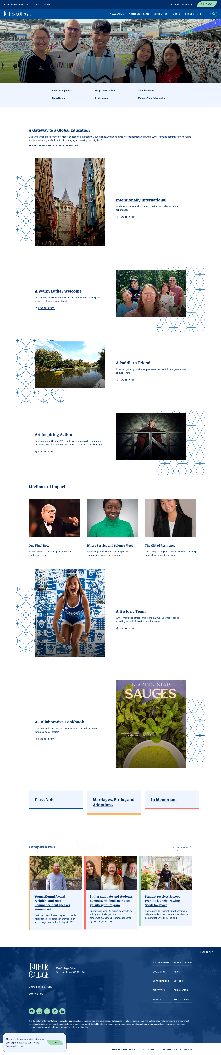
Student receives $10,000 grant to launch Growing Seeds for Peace (162, 900)
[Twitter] (55, 1011)
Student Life (193, 13)
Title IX (161, 1049)
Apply (47, 4)
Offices (178, 981)
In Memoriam (102, 98)
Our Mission (181, 990)
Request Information (16, 4)
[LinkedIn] (62, 1011)
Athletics (161, 13)
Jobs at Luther (183, 962)
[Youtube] (32, 1011)
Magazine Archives (105, 90)
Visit (36, 4)
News (177, 972)
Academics (117, 13)
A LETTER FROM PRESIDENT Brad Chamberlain (55, 145)
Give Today (207, 4)
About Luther (161, 962)
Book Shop (159, 972)
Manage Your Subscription (152, 98)
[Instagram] (39, 1011)
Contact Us (36, 993)
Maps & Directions (40, 987)
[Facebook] (47, 1011)
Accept (55, 1043)
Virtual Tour (182, 999)
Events (157, 999)
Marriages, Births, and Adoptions (114, 802)
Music (176, 13)
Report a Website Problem (179, 1049)
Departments (161, 981)
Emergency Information (124, 1049)
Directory (159, 990)
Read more (182, 846)
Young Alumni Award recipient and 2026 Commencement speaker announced (52, 902)
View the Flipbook (61, 90)
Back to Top (206, 952)
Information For (179, 4)
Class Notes (58, 98)
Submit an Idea (146, 90)
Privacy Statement (146, 1049)
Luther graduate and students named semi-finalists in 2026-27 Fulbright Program (111, 900)
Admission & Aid (139, 13)
